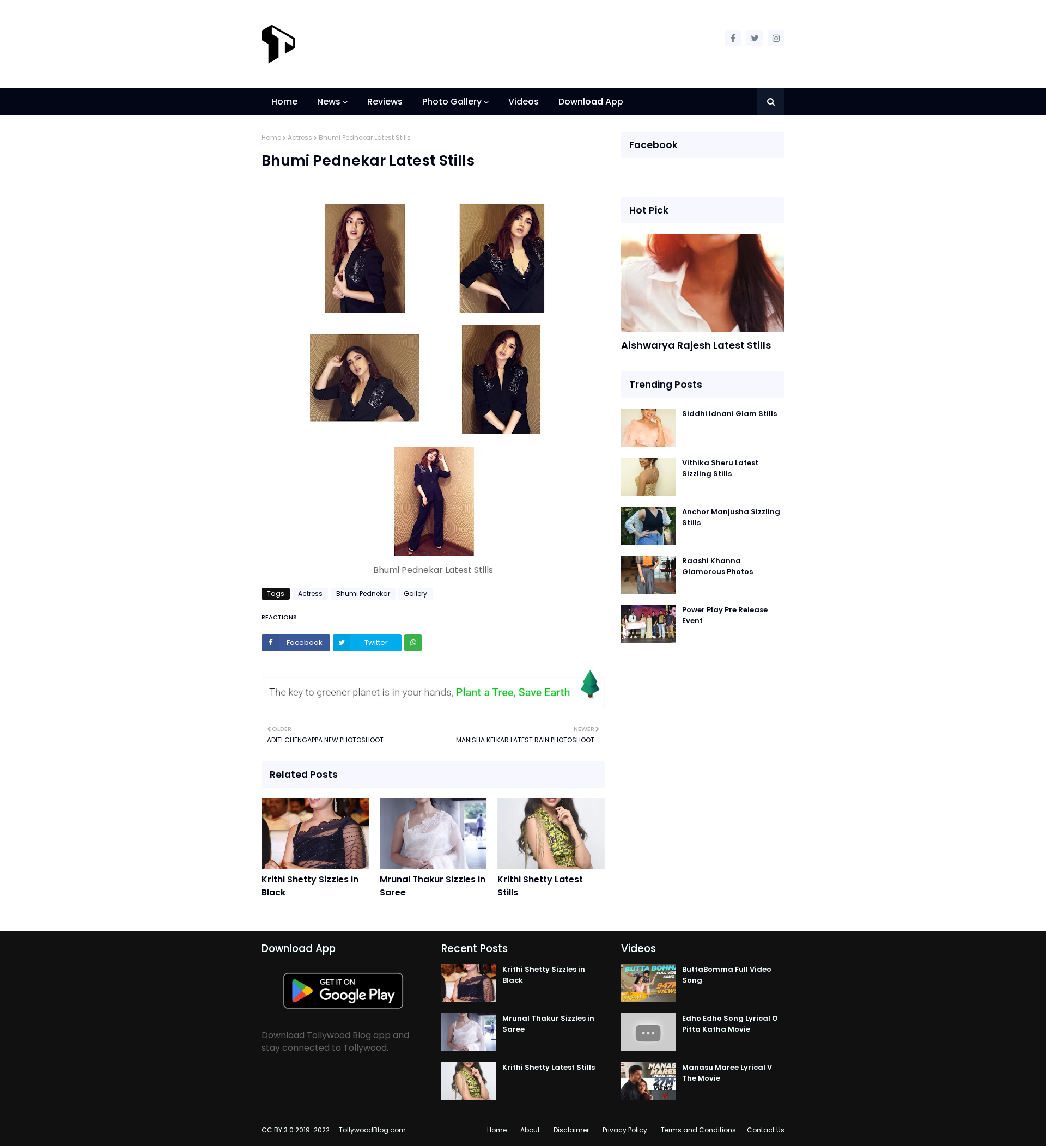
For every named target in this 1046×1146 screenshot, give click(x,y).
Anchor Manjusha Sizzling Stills (731, 517)
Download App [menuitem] (590, 101)
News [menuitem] (328, 101)
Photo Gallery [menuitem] (452, 101)
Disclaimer (571, 1130)
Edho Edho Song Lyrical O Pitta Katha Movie (730, 1023)
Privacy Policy (625, 1130)
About (530, 1130)
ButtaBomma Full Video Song (726, 974)
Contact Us (765, 1130)
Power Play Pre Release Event (725, 615)
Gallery (415, 593)
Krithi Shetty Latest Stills (540, 886)
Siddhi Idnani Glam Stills (729, 414)
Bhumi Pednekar (363, 593)
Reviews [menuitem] (385, 101)
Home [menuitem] (284, 101)
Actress (300, 137)
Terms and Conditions (698, 1130)
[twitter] (754, 38)
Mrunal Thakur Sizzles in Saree (432, 886)
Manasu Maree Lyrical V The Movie (727, 1072)
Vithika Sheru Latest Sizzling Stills (720, 468)
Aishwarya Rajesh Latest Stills (696, 345)
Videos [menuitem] (523, 101)
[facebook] (733, 38)
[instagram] (776, 38)
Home (271, 137)
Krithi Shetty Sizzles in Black (310, 886)
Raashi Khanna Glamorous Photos (717, 566)
